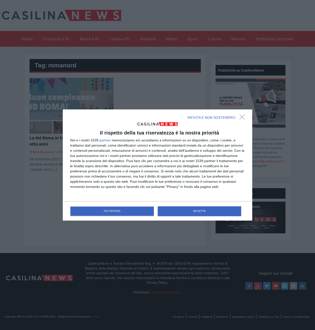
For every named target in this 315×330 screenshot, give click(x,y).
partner (105, 140)
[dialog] (157, 165)
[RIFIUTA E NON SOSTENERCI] (243, 118)
